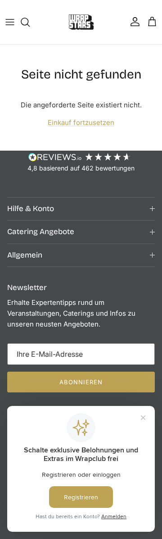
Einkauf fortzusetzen (81, 122)
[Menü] (10, 22)
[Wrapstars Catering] (81, 22)
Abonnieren (80, 382)
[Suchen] (30, 22)
